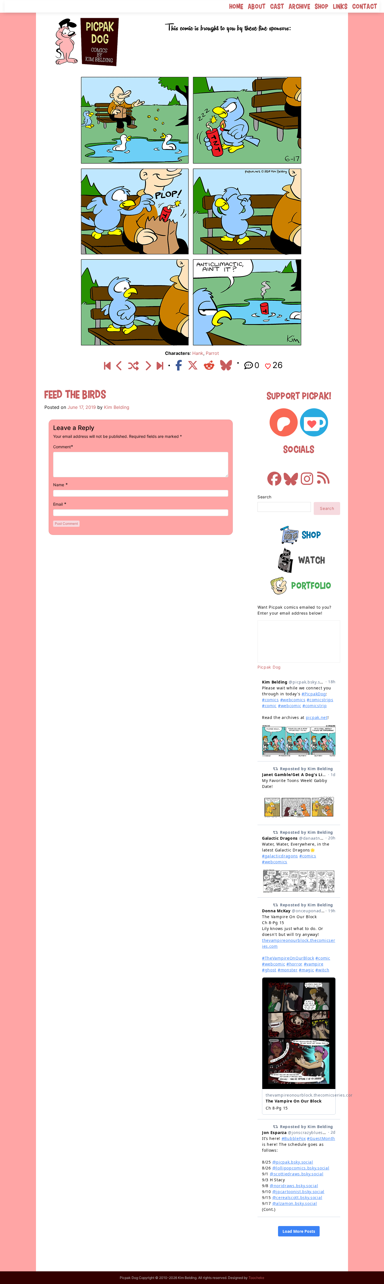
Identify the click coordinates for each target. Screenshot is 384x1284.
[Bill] (147, 366)
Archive (299, 6)
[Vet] (160, 366)
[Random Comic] (133, 366)
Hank (197, 353)
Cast (277, 6)
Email (58, 504)
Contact (364, 6)
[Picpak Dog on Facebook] (274, 476)
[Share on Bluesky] (226, 365)
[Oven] (119, 366)
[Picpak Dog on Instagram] (307, 476)
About (257, 6)
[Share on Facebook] (178, 365)
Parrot (212, 353)
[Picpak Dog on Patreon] (284, 422)
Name (58, 484)
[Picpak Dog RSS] (323, 476)
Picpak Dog (269, 667)
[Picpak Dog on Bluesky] (291, 476)
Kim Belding (116, 407)
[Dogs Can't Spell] (107, 366)
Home (236, 6)
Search (264, 496)
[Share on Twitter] (193, 365)
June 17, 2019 (81, 407)
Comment (62, 446)
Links (340, 6)
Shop (322, 6)
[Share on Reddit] (209, 365)
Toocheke (256, 1278)
